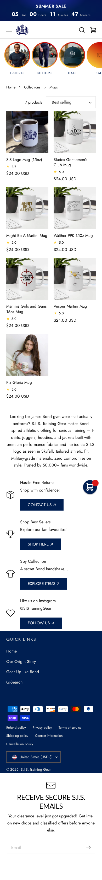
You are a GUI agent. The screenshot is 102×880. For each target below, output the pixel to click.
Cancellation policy (19, 743)
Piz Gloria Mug (19, 382)
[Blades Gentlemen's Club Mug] (75, 132)
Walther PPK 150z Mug (73, 235)
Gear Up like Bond (22, 672)
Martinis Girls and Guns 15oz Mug (26, 309)
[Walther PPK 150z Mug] (75, 208)
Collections (32, 87)
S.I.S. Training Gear (36, 769)
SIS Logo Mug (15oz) (24, 160)
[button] (9, 30)
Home (10, 87)
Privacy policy (42, 727)
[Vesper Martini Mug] (75, 279)
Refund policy (16, 727)
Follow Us (39, 623)
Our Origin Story (21, 661)
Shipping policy (17, 735)
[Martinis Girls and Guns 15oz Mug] (27, 279)
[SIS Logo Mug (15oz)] (27, 132)
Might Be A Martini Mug (26, 235)
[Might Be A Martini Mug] (27, 208)
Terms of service (70, 727)
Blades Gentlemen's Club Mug (70, 162)
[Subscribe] (88, 847)
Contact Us (40, 505)
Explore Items (41, 583)
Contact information (49, 735)
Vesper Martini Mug (70, 306)
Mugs (53, 87)
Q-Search (14, 682)
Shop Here (38, 544)
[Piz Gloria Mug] (27, 355)
